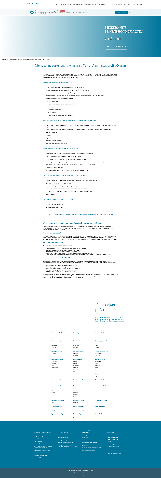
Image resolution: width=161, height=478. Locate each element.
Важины (75, 388)
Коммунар (75, 367)
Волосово (53, 382)
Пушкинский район (56, 385)
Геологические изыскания (92, 4)
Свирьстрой (97, 355)
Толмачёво (75, 337)
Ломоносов (97, 343)
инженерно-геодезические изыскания (65, 442)
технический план (37, 438)
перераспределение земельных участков (42, 450)
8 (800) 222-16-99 (112, 439)
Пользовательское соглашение (112, 446)
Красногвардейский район (58, 414)
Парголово (75, 355)
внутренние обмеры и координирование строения (44, 443)
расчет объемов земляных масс (88, 450)
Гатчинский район (78, 359)
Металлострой (98, 337)
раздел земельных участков (39, 452)
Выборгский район (78, 351)
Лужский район (77, 333)
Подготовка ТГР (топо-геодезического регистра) (44, 457)
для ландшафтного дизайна (63, 440)
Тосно (96, 369)
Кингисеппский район (57, 333)
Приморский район (78, 400)
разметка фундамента (86, 435)
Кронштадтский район (57, 400)
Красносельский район (101, 385)
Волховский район (78, 341)
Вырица (75, 361)
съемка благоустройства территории (89, 442)
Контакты (139, 4)
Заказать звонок (116, 46)
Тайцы (74, 371)
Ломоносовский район (101, 400)
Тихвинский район (100, 380)
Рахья (52, 371)
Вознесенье (75, 390)
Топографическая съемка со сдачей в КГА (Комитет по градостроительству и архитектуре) (68, 446)
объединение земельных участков (41, 455)
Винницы (75, 396)
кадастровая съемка (38, 441)
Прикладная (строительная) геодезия (112, 4)
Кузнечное (53, 353)
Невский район (99, 414)
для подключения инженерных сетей (65, 435)
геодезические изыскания (63, 449)
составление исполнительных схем (89, 440)
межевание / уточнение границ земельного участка (42, 433)
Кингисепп (53, 335)
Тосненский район (100, 359)
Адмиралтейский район (57, 410)
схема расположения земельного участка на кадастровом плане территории (43, 447)
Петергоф (97, 345)
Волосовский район (56, 380)
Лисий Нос (75, 402)
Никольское (97, 365)
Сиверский (75, 369)
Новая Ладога (76, 345)
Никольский (75, 392)
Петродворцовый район (101, 341)
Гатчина (75, 363)
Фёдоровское (98, 374)
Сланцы (75, 382)
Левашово (75, 353)
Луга (74, 335)
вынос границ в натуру (38, 436)
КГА (125, 4)
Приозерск (53, 355)
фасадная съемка (85, 445)
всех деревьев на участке (63, 437)
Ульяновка (97, 371)
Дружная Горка (76, 365)
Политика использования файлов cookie (114, 449)
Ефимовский (54, 345)
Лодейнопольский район (101, 351)
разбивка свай (85, 437)
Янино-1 (53, 365)
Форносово (97, 376)
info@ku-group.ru (110, 441)
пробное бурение (110, 432)
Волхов (74, 343)
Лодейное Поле (98, 353)
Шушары (53, 392)
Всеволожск (54, 361)
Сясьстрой (75, 347)
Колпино (97, 335)
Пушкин (53, 390)
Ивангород (53, 337)
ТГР (129, 4)
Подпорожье (76, 394)
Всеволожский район (57, 359)
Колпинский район (100, 333)
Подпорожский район (79, 385)
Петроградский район (79, 417)
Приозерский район (56, 351)
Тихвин (96, 382)
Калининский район (100, 410)
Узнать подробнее (121, 12)
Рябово (96, 367)
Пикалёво (53, 347)
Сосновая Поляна (99, 388)
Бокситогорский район (57, 341)
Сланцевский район (78, 380)
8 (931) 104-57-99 (32, 3)
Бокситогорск (54, 343)
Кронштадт (53, 402)
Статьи (133, 4)
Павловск (53, 388)
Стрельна (97, 347)
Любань (96, 363)
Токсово (53, 376)
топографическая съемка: (63, 432)
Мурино (53, 369)
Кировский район (100, 406)
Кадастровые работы (60, 4)
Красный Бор (98, 361)
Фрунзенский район (56, 406)
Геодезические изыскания (75, 4)
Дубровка (53, 363)
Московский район (78, 414)
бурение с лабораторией (111, 435)
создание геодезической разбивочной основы (91, 447)
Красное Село (98, 390)
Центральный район (78, 406)
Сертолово (53, 374)
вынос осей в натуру (86, 432)
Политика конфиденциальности (113, 444)
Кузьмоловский (54, 367)
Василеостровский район (80, 410)
